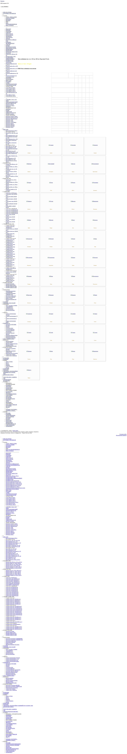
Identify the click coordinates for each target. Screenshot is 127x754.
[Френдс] (29, 370)
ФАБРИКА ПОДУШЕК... (11, 409)
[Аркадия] (95, 145)
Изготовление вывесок (121, 435)
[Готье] (51, 182)
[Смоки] (95, 313)
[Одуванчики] (51, 257)
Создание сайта (122, 434)
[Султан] (95, 332)
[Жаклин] (73, 201)
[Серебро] (73, 313)
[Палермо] (28, 276)
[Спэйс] (51, 332)
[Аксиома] (73, 145)
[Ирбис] (29, 220)
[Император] (95, 201)
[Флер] (51, 351)
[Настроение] (29, 257)
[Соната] (29, 332)
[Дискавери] (95, 182)
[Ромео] (95, 295)
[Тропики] (28, 351)
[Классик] (95, 220)
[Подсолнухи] (95, 276)
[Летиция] (51, 238)
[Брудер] (73, 163)
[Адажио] (51, 145)
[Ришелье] (73, 295)
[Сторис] (73, 332)
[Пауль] (51, 276)
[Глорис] (29, 182)
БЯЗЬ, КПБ (5, 129)
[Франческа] (95, 351)
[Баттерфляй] (51, 163)
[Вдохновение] (95, 163)
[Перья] (73, 276)
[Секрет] (51, 313)
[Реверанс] (51, 295)
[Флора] (73, 351)
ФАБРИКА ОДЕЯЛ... (11, 410)
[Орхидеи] (95, 257)
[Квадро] (51, 220)
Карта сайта (15, 430)
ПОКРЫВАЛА (6, 323)
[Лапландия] (29, 238)
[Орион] (73, 257)
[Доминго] (29, 201)
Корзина (2, 1)
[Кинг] (73, 220)
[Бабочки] (29, 163)
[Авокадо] (29, 145)
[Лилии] (73, 238)
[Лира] (95, 238)
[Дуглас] (51, 201)
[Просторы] (29, 295)
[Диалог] (73, 182)
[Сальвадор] (29, 313)
